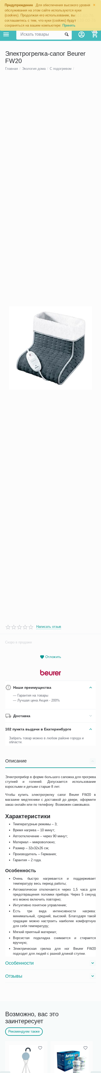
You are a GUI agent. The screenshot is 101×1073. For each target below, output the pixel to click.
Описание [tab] (16, 761)
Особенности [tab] (19, 963)
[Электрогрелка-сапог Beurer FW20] (50, 348)
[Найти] (66, 34)
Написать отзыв (48, 627)
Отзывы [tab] (13, 976)
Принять (68, 25)
